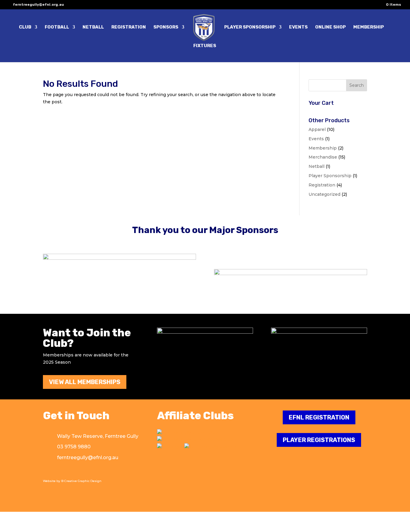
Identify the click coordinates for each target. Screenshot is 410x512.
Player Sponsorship (330, 175)
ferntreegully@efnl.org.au (87, 457)
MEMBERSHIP (368, 27)
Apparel (317, 129)
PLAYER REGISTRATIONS (319, 440)
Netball (316, 166)
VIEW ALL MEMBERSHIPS (84, 382)
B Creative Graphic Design (81, 481)
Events (316, 138)
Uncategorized (324, 194)
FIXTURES (204, 46)
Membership (323, 148)
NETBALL (93, 27)
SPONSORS (165, 27)
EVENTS (298, 27)
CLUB (25, 27)
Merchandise (323, 157)
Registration (322, 185)
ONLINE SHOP (330, 27)
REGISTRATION (128, 27)
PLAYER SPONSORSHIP (250, 27)
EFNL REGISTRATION (319, 417)
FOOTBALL (57, 27)
